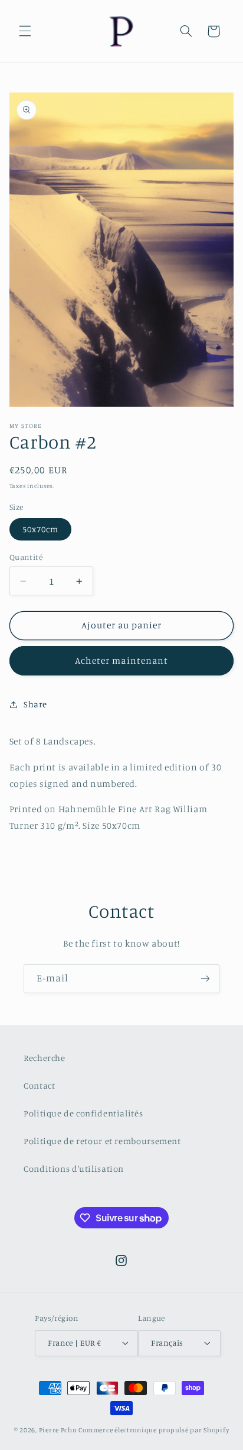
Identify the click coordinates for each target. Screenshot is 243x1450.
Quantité (25, 557)
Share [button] (35, 704)
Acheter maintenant (121, 660)
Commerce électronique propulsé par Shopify (153, 1430)
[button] (24, 31)
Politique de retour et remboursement (102, 1141)
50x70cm (40, 529)
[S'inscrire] (205, 978)
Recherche (44, 1058)
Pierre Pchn (58, 1430)
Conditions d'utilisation (74, 1169)
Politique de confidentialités (83, 1113)
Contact (39, 1085)
